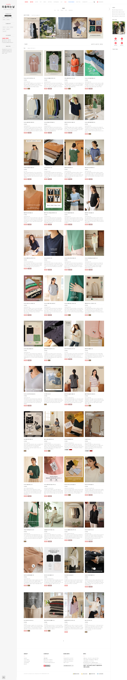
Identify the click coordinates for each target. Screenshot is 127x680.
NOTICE (4, 27)
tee (55, 10)
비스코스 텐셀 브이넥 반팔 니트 (49, 122)
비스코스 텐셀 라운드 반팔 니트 (29, 122)
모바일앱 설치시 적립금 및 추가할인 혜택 (119, 16)
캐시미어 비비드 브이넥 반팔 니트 (69, 484)
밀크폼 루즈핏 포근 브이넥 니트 (69, 620)
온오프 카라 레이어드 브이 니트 (69, 348)
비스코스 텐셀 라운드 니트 (28, 484)
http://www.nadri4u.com (44, 673)
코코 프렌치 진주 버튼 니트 (28, 439)
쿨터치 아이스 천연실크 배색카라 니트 (50, 212)
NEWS (113, 7)
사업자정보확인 (26, 662)
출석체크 (115, 40)
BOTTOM (50, 2)
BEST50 (31, 2)
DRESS (44, 2)
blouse (62, 10)
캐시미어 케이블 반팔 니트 (68, 439)
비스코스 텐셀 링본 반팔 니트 (69, 212)
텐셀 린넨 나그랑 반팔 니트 (89, 212)
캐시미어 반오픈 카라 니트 (89, 529)
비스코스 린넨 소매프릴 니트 (28, 348)
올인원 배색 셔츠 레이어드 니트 (49, 348)
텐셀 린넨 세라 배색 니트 (68, 167)
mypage (8, 19)
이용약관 (25, 658)
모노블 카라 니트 (87, 439)
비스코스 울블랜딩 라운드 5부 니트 (70, 529)
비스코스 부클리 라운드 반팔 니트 (49, 303)
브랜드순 (101, 44)
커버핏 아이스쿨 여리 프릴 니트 (29, 167)
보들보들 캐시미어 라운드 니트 (49, 529)
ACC (61, 2)
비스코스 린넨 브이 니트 (48, 167)
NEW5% (26, 2)
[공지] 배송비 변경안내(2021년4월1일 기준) (119, 14)
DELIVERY (4, 31)
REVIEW (11, 27)
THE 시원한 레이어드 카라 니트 (69, 78)
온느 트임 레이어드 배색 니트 (28, 620)
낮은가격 (92, 44)
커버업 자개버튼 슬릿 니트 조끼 (29, 529)
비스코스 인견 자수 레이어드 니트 (29, 78)
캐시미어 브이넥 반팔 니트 (89, 484)
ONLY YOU (78, 2)
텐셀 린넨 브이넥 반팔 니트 (28, 212)
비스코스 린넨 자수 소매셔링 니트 (29, 303)
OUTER (36, 2)
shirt (66, 10)
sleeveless (71, 10)
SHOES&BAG (56, 2)
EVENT (4, 29)
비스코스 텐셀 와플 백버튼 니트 (90, 122)
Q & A (8, 27)
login (4, 17)
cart (11, 17)
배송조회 (115, 45)
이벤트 (122, 40)
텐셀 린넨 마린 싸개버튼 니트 (89, 167)
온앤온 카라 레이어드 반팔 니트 (69, 122)
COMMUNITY (85, 2)
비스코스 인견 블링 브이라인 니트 (49, 78)
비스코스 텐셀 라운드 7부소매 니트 (70, 303)
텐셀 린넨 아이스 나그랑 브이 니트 (90, 303)
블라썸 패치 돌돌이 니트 (89, 348)
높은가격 (97, 44)
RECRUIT (8, 29)
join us (7, 17)
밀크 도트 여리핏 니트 (88, 620)
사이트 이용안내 (26, 659)
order (4, 19)
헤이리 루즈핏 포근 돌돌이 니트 (49, 620)
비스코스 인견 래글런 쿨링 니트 (90, 78)
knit (58, 10)
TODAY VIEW (115, 49)
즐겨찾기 (121, 45)
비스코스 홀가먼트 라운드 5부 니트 (50, 484)
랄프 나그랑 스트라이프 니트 (49, 439)
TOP (40, 2)
